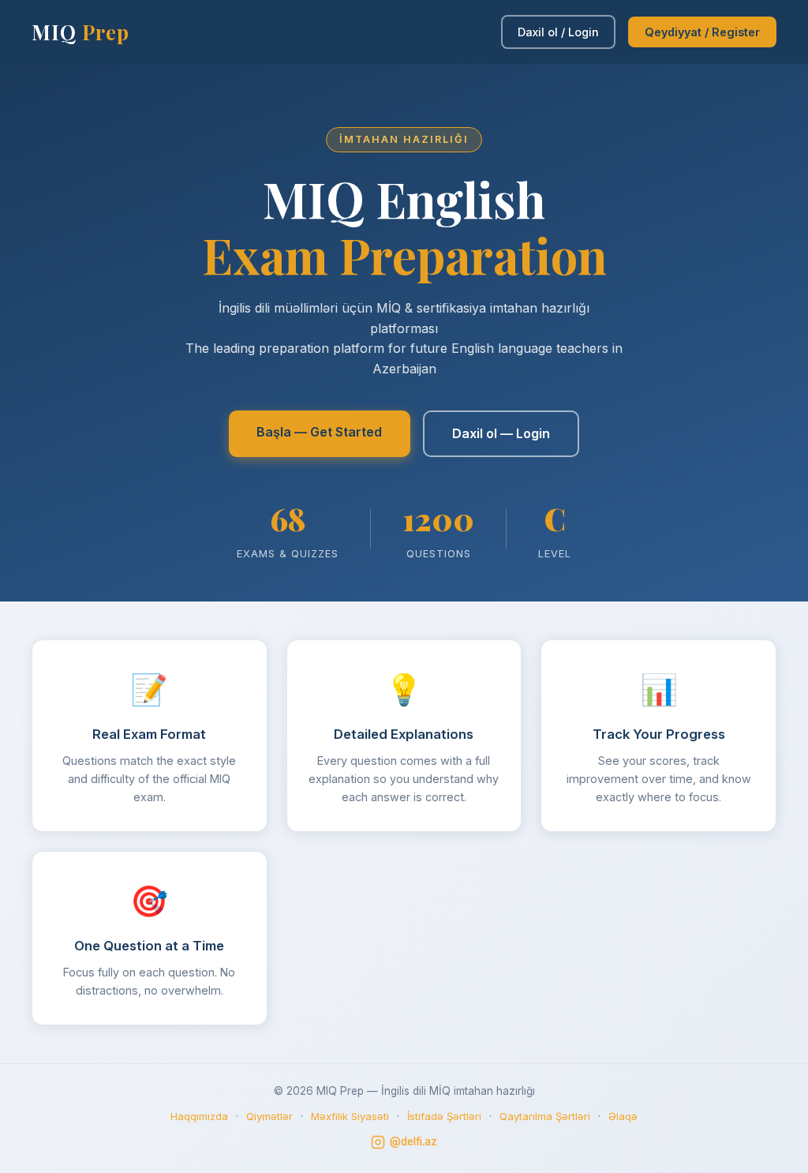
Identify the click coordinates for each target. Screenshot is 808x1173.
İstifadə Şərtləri (444, 1116)
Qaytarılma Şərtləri (544, 1116)
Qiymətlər (269, 1116)
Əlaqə (623, 1116)
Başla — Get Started (319, 432)
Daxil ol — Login (501, 433)
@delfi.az (413, 1141)
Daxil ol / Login (558, 32)
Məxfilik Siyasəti (350, 1116)
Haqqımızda (199, 1116)
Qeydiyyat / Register (702, 32)
